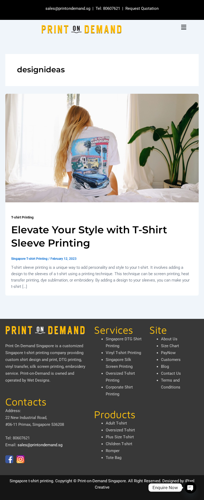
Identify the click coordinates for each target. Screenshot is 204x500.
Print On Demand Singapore (29, 345)
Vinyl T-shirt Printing (123, 352)
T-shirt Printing (22, 217)
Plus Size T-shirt (120, 437)
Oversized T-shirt (120, 430)
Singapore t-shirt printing (31, 481)
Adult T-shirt (116, 423)
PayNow (168, 352)
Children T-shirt (119, 443)
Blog (165, 366)
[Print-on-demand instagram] (20, 459)
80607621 (111, 8)
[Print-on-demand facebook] (9, 459)
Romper (113, 450)
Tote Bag (113, 457)
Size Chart (170, 345)
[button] (183, 28)
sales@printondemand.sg (67, 8)
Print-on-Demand (35, 373)
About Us (169, 339)
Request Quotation (142, 8)
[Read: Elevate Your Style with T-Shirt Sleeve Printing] (102, 147)
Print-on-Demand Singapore (102, 481)
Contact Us (171, 373)
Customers (171, 359)
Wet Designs (38, 380)
